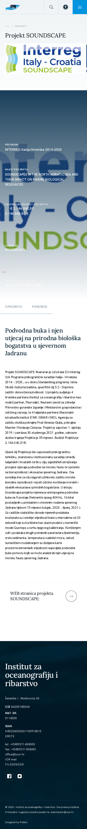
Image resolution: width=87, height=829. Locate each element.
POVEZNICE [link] (39, 307)
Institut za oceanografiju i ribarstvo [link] (31, 675)
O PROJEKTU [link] (13, 307)
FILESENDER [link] (14, 764)
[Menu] (80, 7)
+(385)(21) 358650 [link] (23, 749)
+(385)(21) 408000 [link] (22, 744)
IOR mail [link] (11, 759)
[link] (65, 7)
